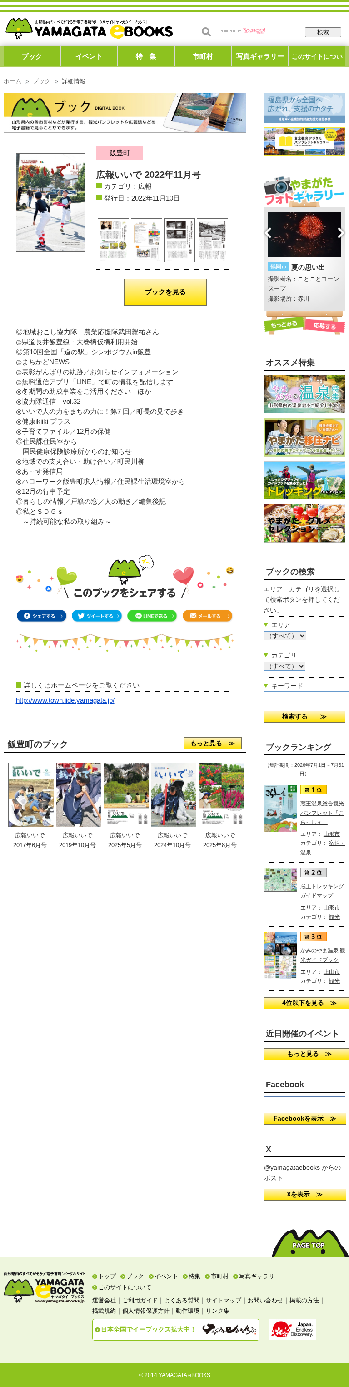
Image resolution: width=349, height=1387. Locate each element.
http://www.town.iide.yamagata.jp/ (65, 700)
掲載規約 (104, 1310)
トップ (107, 1276)
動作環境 (187, 1310)
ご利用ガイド (140, 1300)
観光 (334, 917)
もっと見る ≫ (212, 743)
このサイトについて (317, 59)
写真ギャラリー (260, 56)
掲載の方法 (304, 1300)
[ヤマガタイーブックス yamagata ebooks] (89, 27)
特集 (194, 1276)
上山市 (332, 972)
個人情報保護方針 (146, 1310)
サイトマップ (223, 1300)
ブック (32, 56)
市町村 (203, 56)
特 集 (146, 56)
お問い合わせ (265, 1300)
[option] (304, 258)
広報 (145, 186)
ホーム (12, 81)
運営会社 (104, 1300)
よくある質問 (181, 1300)
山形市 (332, 834)
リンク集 (217, 1310)
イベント (89, 56)
